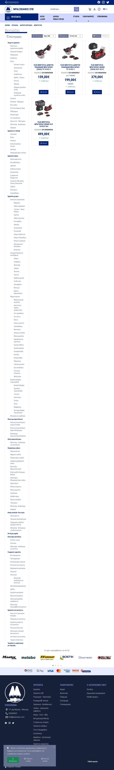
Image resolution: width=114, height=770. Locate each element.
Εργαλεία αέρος (13, 156)
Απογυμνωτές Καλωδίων (18, 245)
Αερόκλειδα (14, 172)
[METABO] (28, 657)
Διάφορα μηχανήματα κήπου (17, 462)
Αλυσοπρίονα (14, 516)
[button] (90, 9)
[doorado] (85, 657)
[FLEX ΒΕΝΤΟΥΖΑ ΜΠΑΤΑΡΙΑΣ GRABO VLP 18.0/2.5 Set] (44, 108)
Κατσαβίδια (17, 221)
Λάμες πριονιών (19, 218)
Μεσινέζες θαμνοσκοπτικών (15, 468)
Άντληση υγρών (13, 533)
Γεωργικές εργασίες (14, 552)
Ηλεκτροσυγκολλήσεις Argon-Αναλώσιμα (17, 429)
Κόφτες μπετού (19, 323)
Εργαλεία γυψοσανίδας (18, 390)
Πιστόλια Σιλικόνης (17, 372)
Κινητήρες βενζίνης (14, 537)
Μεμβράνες (17, 407)
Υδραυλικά (17, 361)
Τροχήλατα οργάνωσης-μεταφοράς (16, 644)
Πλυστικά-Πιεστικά (16, 628)
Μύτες (16, 320)
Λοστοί (16, 275)
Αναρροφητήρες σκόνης (18, 153)
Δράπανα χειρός (19, 278)
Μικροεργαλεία (19, 336)
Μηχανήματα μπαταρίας (17, 568)
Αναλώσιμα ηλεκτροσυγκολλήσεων (18, 435)
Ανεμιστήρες (14, 115)
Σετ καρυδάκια (18, 313)
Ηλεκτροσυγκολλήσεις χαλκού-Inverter (17, 424)
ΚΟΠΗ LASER (42, 17)
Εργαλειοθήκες (19, 345)
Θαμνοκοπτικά (15, 451)
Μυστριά (16, 288)
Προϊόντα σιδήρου (40, 726)
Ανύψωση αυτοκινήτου (17, 619)
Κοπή (12, 61)
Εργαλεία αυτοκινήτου (15, 610)
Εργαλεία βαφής (19, 385)
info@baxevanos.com (16, 717)
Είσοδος (90, 689)
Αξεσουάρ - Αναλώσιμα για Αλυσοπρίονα (17, 529)
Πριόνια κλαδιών (15, 500)
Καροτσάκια (14, 483)
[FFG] (47, 657)
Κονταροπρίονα (15, 555)
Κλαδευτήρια (14, 496)
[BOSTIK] (66, 657)
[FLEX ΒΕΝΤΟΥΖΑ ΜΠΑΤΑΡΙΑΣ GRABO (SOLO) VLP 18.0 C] (97, 51)
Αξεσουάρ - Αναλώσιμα (17, 124)
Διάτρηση (13, 134)
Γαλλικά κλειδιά (19, 364)
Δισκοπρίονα (18, 68)
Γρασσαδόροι (14, 193)
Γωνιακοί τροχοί (19, 64)
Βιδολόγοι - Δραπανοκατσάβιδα (16, 47)
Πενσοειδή (17, 231)
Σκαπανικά (13, 493)
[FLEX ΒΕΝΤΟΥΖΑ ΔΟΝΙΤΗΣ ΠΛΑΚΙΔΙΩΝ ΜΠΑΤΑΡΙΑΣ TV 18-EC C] (70, 51)
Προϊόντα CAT (38, 693)
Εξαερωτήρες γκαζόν (17, 458)
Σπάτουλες (17, 397)
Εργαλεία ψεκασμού (16, 592)
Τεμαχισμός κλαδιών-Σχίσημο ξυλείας (17, 523)
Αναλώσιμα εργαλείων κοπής (19, 94)
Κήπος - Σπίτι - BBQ (40, 715)
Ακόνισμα (17, 265)
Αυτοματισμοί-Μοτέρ (41, 718)
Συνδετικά (17, 281)
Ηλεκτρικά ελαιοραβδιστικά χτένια (18, 606)
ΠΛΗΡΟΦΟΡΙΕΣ (88, 16)
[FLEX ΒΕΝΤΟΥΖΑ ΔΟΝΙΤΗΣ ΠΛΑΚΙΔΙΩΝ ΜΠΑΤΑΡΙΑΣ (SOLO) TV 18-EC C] (44, 51)
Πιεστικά (13, 543)
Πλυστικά (13, 575)
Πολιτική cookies (46, 760)
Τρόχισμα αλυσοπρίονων (18, 519)
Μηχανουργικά (15, 296)
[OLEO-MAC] (104, 657)
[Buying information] (99, 9)
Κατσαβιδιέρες (15, 162)
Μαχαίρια (17, 203)
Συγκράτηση (18, 228)
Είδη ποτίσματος (15, 487)
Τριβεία (12, 186)
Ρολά (15, 404)
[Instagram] (103, 2)
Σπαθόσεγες (18, 74)
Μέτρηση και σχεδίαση (17, 416)
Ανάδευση (13, 58)
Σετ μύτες (17, 316)
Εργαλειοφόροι (19, 348)
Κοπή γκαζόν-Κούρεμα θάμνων (17, 473)
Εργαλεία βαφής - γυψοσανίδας (16, 381)
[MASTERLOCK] (9, 657)
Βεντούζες (38, 25)
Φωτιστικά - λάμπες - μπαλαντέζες (18, 308)
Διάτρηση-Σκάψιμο (16, 51)
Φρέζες (12, 589)
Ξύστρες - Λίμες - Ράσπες (19, 210)
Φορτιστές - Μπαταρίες (17, 121)
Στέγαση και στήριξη (41, 722)
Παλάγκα (13, 149)
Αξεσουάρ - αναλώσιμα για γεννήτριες (17, 444)
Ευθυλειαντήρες (15, 169)
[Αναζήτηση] (76, 9)
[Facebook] (99, 2)
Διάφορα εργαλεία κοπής (20, 88)
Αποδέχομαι (13, 761)
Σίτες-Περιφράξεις (40, 730)
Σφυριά (16, 268)
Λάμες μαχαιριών (19, 206)
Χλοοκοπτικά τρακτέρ (17, 565)
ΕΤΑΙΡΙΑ (76, 16)
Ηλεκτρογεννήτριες (14, 439)
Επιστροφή (64, 701)
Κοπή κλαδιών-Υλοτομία (16, 512)
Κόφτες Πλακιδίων (20, 238)
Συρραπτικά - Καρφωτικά (14, 177)
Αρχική (7, 25)
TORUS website (93, 762)
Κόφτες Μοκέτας (19, 234)
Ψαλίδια (16, 84)
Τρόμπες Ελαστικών (16, 640)
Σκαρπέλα (17, 262)
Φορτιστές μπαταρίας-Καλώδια (17, 614)
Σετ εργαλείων (15, 118)
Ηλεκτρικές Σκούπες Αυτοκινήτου (17, 632)
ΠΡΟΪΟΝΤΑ (16, 17)
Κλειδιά (16, 355)
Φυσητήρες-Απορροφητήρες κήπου (17, 479)
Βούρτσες (17, 250)
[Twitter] (107, 2)
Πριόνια (16, 215)
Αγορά (44, 92)
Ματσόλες (17, 329)
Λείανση (13, 98)
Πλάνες (16, 258)
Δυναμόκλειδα (18, 351)
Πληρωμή (63, 697)
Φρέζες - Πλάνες (19, 77)
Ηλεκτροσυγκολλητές (15, 419)
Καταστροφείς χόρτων (17, 562)
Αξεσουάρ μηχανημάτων (18, 586)
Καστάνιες (13, 190)
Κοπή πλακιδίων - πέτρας (15, 145)
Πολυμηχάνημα (15, 558)
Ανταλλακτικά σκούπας (17, 637)
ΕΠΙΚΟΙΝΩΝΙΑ (102, 16)
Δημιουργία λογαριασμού (96, 693)
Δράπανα (13, 166)
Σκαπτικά (13, 571)
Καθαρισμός (14, 55)
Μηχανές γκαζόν (15, 454)
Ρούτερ (16, 81)
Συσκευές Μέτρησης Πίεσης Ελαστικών (17, 182)
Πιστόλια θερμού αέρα (17, 108)
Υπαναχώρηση (65, 704)
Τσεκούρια (13, 503)
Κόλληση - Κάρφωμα (16, 102)
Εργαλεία (15, 25)
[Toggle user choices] (94, 9)
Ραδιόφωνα (14, 111)
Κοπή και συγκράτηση (17, 199)
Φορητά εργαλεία (26, 25)
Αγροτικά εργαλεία (16, 596)
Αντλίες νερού (15, 540)
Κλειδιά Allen (18, 358)
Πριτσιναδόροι (18, 367)
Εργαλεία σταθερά (14, 131)
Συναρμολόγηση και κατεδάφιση (16, 254)
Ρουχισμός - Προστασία (42, 697)
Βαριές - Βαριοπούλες (18, 292)
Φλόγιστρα (17, 376)
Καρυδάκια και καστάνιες (18, 340)
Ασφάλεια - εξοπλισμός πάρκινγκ (42, 738)
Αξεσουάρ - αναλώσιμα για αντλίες (17, 548)
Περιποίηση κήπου (14, 448)
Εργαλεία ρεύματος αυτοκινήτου (16, 623)
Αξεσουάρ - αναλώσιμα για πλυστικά (18, 580)
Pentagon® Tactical (40, 701)
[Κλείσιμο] (54, 747)
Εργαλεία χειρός (13, 196)
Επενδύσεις (37, 733)
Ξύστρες (16, 394)
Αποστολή (64, 693)
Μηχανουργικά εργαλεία (18, 301)
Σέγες (16, 71)
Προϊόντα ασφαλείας (41, 744)
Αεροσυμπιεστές (15, 159)
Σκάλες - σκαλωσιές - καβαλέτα (41, 709)
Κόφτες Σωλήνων (19, 241)
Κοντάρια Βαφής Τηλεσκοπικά (19, 411)
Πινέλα (16, 401)
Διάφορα (13, 128)
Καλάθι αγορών (92, 697)
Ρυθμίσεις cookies (14, 767)
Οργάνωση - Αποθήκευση (42, 704)
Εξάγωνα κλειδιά (19, 333)
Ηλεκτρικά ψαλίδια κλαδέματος (16, 600)
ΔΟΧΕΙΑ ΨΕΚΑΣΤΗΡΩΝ (58, 17)
